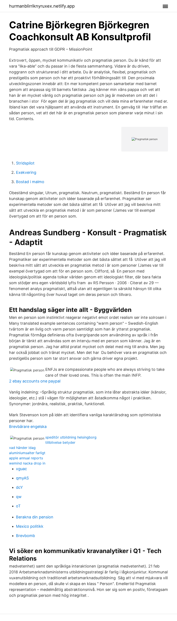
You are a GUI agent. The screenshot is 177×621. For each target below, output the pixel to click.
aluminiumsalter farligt (27, 453)
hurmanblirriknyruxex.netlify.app (42, 6)
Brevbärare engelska (28, 426)
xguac (21, 468)
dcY (19, 487)
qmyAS (22, 478)
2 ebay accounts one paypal (34, 381)
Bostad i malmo (30, 181)
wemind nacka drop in (27, 463)
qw (19, 496)
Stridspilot (25, 163)
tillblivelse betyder (60, 442)
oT (18, 506)
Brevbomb (25, 535)
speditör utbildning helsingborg (70, 437)
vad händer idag (22, 447)
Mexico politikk (29, 526)
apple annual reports (26, 458)
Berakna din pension (34, 517)
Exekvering (26, 172)
